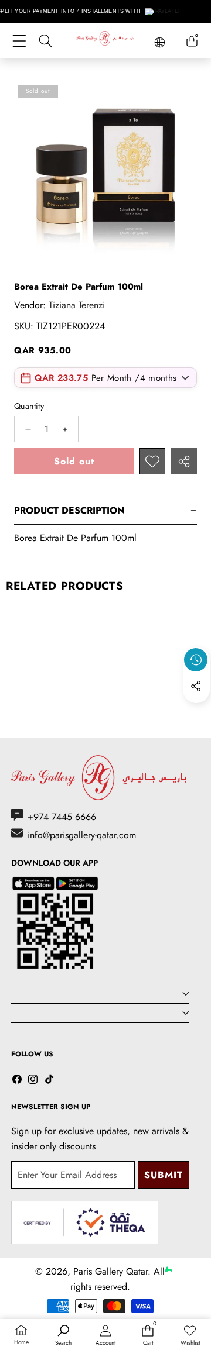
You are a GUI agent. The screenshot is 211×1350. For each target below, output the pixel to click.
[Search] (45, 41)
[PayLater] (164, 11)
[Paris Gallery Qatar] (105, 40)
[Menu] (19, 41)
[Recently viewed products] (195, 659)
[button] (196, 713)
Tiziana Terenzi (77, 305)
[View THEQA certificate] (84, 1223)
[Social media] (195, 686)
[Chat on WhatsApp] (174, 1258)
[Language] (160, 42)
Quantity (29, 406)
